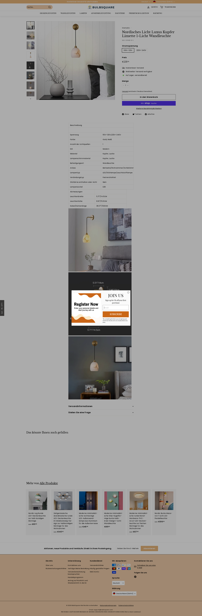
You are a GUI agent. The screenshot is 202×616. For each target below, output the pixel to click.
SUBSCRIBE (116, 314)
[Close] (128, 292)
